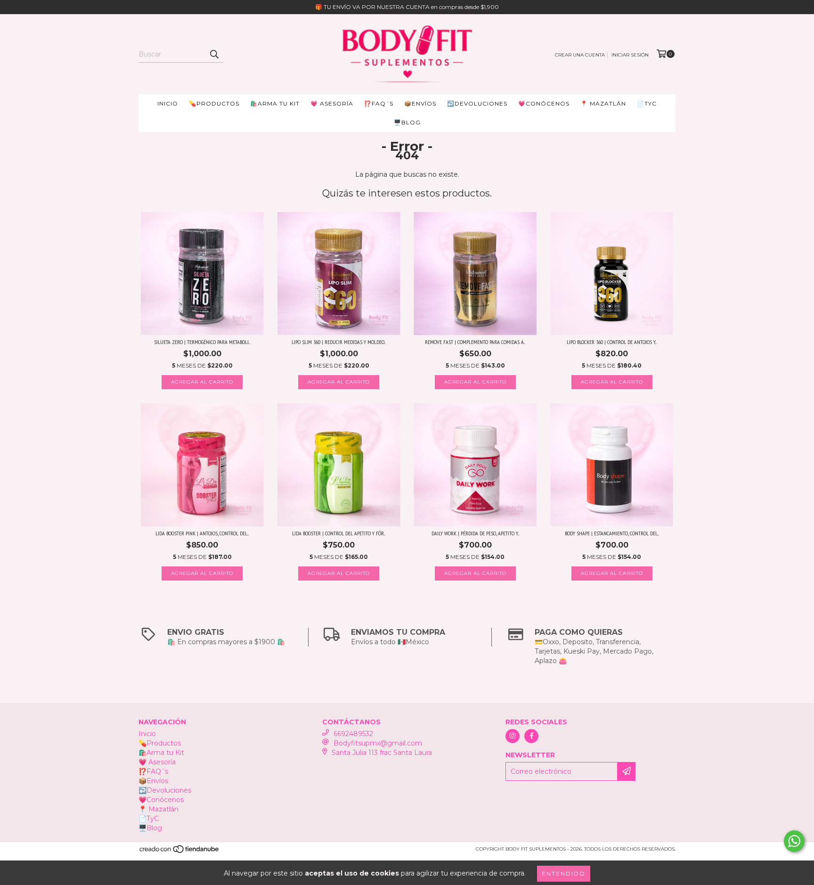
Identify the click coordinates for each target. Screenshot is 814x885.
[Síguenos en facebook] (531, 736)
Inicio (167, 103)
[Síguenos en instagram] (512, 736)
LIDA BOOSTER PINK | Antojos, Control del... (202, 533)
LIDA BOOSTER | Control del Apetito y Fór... (338, 533)
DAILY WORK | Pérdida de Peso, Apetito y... (475, 533)
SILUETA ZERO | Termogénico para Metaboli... (202, 341)
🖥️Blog (407, 122)
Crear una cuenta (580, 55)
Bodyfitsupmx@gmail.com (378, 743)
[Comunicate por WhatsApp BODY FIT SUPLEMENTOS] (794, 841)
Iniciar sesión (630, 55)
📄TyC (647, 103)
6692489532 (353, 733)
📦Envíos (420, 103)
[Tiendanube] (179, 852)
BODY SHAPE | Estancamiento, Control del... (612, 533)
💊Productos (214, 103)
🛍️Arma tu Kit (275, 103)
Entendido (564, 873)
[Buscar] (213, 54)
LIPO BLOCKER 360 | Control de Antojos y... (612, 341)
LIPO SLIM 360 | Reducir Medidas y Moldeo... (339, 341)
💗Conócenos (544, 103)
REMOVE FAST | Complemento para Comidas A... (475, 341)
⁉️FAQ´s (378, 103)
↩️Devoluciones (477, 103)
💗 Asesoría (331, 103)
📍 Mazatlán (603, 103)
